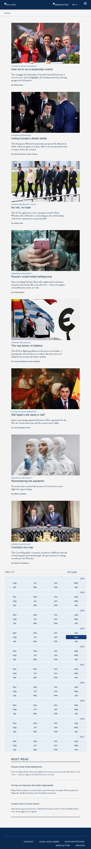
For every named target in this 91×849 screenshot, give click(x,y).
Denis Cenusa (32, 154)
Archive (80, 845)
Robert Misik (18, 85)
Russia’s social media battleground (31, 276)
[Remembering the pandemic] (45, 454)
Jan (76, 587)
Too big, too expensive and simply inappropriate (32, 785)
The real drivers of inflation (26, 345)
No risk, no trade (21, 207)
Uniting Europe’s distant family (29, 138)
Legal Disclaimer (49, 842)
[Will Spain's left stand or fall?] (45, 388)
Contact (29, 842)
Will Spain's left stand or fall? (28, 414)
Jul (35, 583)
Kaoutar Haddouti (34, 361)
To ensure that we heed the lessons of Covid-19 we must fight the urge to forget (37, 488)
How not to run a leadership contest (32, 69)
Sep (76, 597)
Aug (14, 583)
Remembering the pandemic (27, 480)
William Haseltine (20, 494)
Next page (72, 572)
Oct (55, 597)
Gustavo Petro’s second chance (25, 804)
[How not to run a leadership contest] (45, 43)
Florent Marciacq (20, 154)
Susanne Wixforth (20, 361)
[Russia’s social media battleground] (45, 250)
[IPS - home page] (10, 4)
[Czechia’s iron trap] (45, 521)
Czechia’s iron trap (22, 547)
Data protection (74, 842)
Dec (14, 597)
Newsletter (63, 845)
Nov (35, 597)
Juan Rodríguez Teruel (22, 428)
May (76, 583)
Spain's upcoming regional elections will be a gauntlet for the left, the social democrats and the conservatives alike (39, 422)
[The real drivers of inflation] (45, 319)
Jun (55, 583)
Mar (35, 587)
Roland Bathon (19, 292)
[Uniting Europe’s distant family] (45, 112)
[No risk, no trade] (45, 181)
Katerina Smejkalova (21, 563)
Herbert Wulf (18, 223)
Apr (14, 587)
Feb (55, 587)
